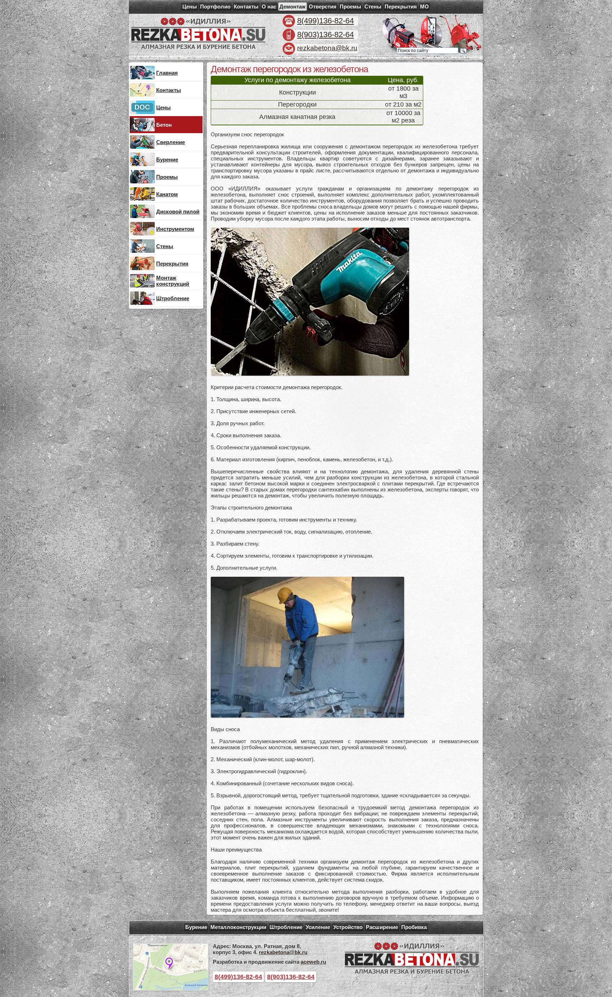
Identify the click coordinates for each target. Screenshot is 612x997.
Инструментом (175, 229)
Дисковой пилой (177, 212)
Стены (372, 7)
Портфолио (215, 7)
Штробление (172, 298)
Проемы (350, 7)
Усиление (318, 927)
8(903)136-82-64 (325, 34)
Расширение (382, 927)
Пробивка (414, 927)
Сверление (170, 142)
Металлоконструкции (238, 927)
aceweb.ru (313, 962)
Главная (167, 73)
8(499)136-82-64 (325, 20)
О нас (269, 7)
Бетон (164, 125)
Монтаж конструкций (172, 281)
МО (424, 7)
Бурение (167, 159)
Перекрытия (401, 7)
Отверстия (322, 7)
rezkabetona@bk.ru (327, 48)
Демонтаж (292, 7)
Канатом (167, 194)
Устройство (348, 927)
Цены (189, 7)
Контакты (246, 7)
